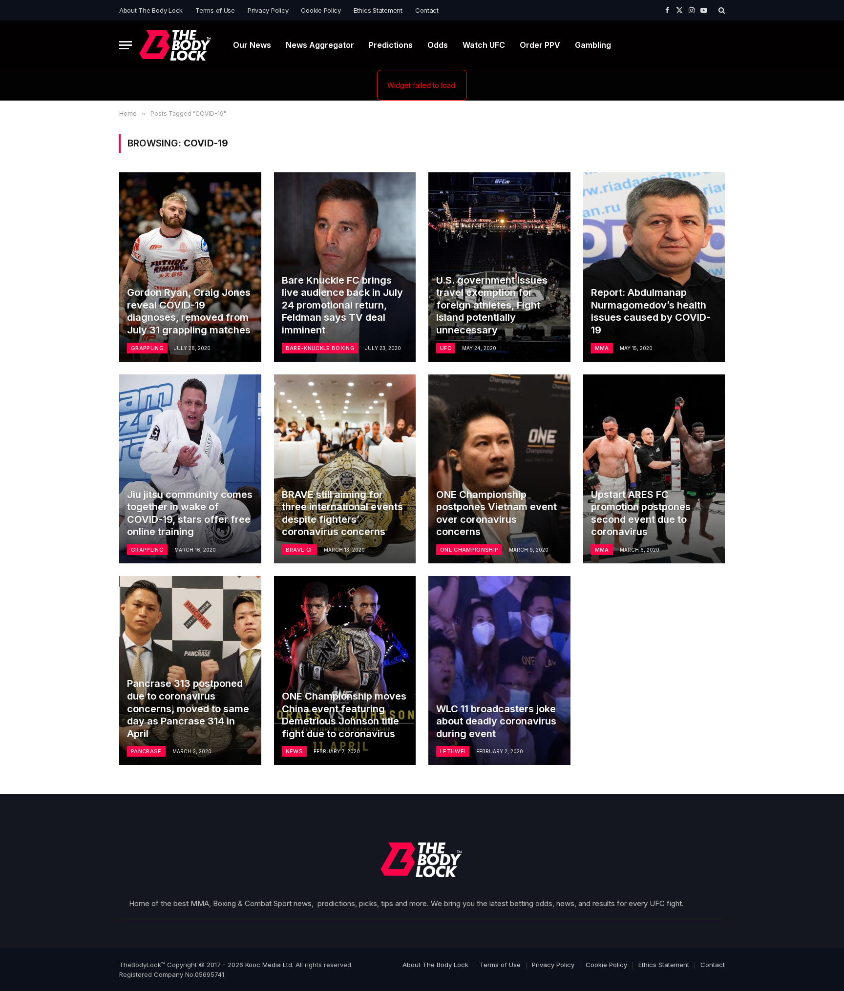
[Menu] (125, 45)
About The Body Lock (151, 10)
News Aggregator (320, 45)
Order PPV (540, 45)
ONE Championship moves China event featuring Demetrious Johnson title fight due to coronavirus (344, 715)
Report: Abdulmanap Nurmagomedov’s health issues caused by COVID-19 (651, 311)
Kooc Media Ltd (268, 965)
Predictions (391, 45)
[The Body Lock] (175, 45)
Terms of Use (215, 10)
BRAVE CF (300, 549)
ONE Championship (469, 549)
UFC (445, 348)
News (294, 751)
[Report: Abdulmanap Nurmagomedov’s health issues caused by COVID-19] (654, 266)
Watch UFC (484, 45)
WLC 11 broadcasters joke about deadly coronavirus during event (496, 721)
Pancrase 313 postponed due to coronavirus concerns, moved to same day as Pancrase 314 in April (188, 708)
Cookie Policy (321, 10)
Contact (427, 10)
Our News (252, 45)
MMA (602, 348)
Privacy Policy (268, 10)
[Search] (721, 10)
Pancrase (146, 751)
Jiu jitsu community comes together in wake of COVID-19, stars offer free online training (190, 513)
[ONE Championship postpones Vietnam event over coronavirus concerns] (499, 468)
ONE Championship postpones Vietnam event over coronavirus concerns (496, 513)
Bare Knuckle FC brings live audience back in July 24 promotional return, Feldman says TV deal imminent (342, 305)
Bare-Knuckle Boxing (320, 348)
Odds (437, 45)
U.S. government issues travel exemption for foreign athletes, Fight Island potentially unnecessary (492, 305)
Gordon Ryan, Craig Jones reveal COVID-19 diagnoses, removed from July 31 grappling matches (189, 311)
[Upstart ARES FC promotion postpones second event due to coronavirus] (654, 468)
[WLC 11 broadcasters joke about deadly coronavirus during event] (499, 670)
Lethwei (452, 751)
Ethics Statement (378, 10)
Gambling (593, 45)
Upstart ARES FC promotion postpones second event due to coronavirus (641, 513)
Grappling (147, 348)
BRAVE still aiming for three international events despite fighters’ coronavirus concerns (342, 513)
